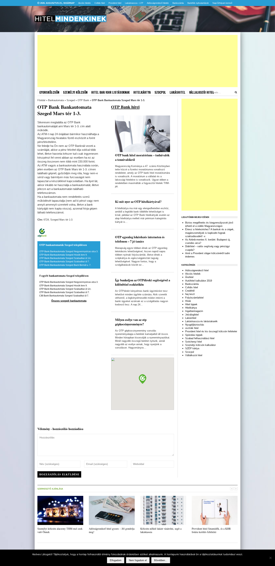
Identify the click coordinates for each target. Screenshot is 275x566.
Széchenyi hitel (193, 341)
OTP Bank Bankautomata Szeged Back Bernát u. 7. (65, 265)
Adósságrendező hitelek (158, 3)
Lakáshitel (177, 92)
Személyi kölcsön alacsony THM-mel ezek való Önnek (59, 530)
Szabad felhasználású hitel (199, 338)
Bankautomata (56, 100)
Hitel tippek (191, 304)
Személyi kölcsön (75, 92)
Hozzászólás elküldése (59, 474)
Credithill (190, 290)
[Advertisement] (137, 61)
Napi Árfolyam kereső (222, 3)
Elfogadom (115, 560)
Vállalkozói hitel (201, 92)
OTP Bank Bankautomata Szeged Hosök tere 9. (63, 255)
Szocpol (160, 92)
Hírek (188, 301)
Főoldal (41, 100)
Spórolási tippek (194, 335)
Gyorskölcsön (49, 92)
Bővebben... (160, 560)
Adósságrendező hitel (197, 270)
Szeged (71, 100)
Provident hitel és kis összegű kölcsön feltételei (211, 331)
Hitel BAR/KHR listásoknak (110, 92)
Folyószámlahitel (194, 297)
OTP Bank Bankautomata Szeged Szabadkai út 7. (64, 261)
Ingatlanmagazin (194, 311)
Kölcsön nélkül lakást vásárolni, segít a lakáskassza (160, 530)
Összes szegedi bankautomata (68, 300)
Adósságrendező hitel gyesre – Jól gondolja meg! (112, 530)
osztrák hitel (191, 328)
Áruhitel (189, 277)
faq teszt (190, 294)
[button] (142, 379)
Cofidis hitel (99, 3)
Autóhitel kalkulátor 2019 (198, 280)
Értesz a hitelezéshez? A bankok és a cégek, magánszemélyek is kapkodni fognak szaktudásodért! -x (209, 232)
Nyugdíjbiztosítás (194, 324)
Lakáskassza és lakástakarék (201, 321)
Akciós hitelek (84, 3)
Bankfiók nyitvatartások (198, 3)
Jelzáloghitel (192, 314)
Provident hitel (115, 3)
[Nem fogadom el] (270, 558)
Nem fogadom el (138, 560)
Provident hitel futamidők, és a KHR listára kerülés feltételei (211, 530)
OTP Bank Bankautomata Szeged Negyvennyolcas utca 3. (68, 251)
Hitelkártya (142, 92)
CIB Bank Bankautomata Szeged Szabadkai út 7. (64, 295)
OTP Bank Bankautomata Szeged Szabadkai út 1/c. (65, 258)
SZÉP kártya (192, 348)
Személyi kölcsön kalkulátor (200, 345)
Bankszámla (178, 3)
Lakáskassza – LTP (134, 3)
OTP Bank (83, 100)
